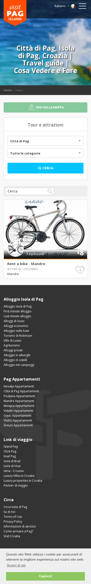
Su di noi (9, 512)
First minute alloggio (18, 311)
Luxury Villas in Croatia (19, 476)
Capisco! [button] (45, 576)
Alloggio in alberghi (17, 355)
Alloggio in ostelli (15, 360)
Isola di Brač (12, 461)
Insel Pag (10, 456)
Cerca (47, 168)
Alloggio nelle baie (16, 331)
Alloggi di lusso (14, 321)
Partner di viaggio (16, 485)
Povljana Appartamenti (19, 396)
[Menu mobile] (82, 7)
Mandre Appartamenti (19, 401)
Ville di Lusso (12, 340)
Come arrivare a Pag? (18, 531)
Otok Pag (10, 451)
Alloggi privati (13, 350)
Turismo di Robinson (18, 336)
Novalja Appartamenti (19, 386)
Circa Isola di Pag (15, 507)
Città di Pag (19, 141)
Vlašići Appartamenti (18, 420)
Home (8, 90)
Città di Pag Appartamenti (21, 391)
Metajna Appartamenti (19, 406)
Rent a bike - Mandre (26, 263)
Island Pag (11, 446)
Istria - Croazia (14, 471)
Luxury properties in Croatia (23, 481)
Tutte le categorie (25, 153)
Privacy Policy (13, 521)
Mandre (13, 274)
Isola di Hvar (12, 466)
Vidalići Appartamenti (18, 411)
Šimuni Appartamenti (18, 425)
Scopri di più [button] (16, 565)
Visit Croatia (12, 536)
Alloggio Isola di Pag (18, 306)
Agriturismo (12, 345)
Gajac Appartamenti (17, 415)
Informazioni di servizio (20, 526)
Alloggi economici (16, 326)
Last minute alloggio (17, 316)
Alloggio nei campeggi (19, 365)
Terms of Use (13, 517)
